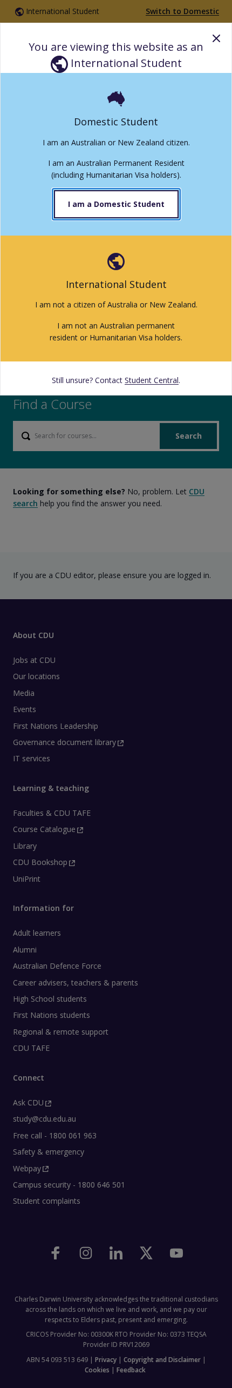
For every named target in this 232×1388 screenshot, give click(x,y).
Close (216, 38)
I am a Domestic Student (116, 204)
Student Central (152, 380)
